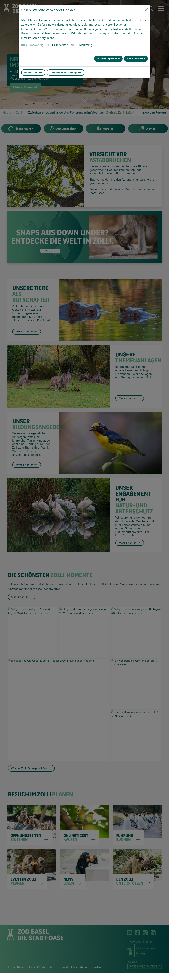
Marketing (85, 45)
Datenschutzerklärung (63, 72)
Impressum (31, 72)
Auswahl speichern (108, 58)
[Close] (146, 10)
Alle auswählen (136, 58)
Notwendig (36, 45)
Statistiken (61, 45)
